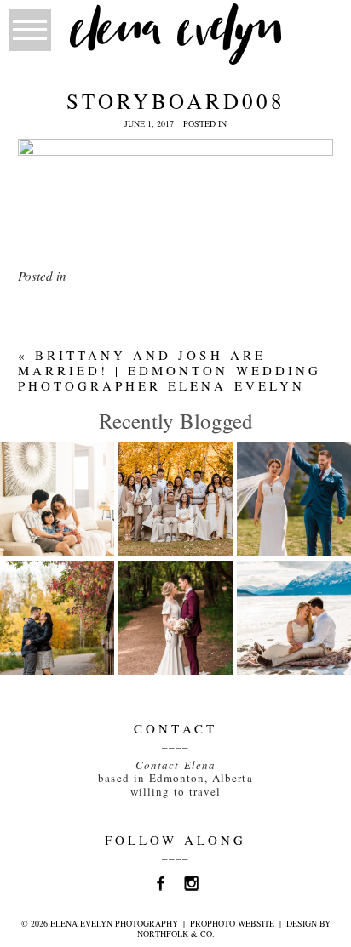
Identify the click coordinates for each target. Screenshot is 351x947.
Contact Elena (175, 765)
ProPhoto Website (232, 923)
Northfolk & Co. (176, 933)
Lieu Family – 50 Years (175, 481)
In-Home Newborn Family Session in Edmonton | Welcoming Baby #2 (61, 526)
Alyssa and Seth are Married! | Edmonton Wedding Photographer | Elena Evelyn (196, 652)
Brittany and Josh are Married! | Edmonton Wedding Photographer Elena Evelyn (169, 370)
